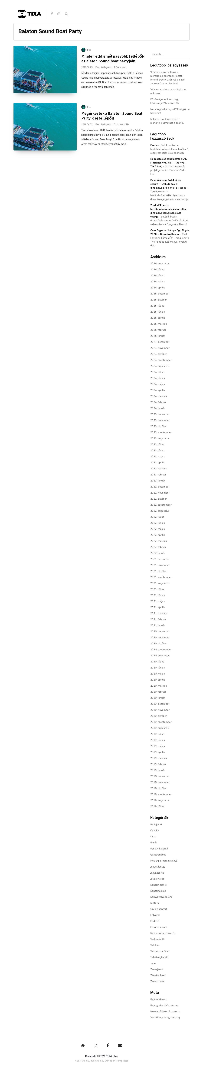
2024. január (157, 408)
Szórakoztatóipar (159, 951)
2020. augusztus (160, 655)
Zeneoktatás (157, 981)
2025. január (157, 336)
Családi (154, 830)
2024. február (158, 402)
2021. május (157, 601)
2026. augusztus (160, 263)
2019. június (157, 740)
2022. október (158, 499)
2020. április (157, 679)
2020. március (158, 686)
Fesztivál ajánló (103, 67)
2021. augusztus (160, 583)
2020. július (157, 661)
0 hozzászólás (121, 124)
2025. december (159, 293)
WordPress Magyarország (165, 1017)
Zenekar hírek (158, 975)
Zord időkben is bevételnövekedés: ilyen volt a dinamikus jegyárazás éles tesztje (169, 195)
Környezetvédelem (161, 897)
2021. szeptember (161, 577)
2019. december (159, 704)
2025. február (158, 330)
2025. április (157, 318)
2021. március (158, 613)
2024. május (157, 384)
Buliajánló (156, 824)
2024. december (159, 342)
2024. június (157, 378)
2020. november (160, 637)
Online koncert (158, 909)
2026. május (157, 281)
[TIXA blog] (29, 25)
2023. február (158, 474)
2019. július (157, 734)
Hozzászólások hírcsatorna (165, 1011)
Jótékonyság (157, 879)
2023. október (158, 426)
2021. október (158, 571)
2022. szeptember (161, 505)
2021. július (157, 589)
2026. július (157, 269)
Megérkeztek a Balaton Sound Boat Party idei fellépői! (111, 116)
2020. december (159, 631)
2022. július (157, 517)
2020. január (157, 698)
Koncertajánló (158, 891)
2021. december (159, 559)
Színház (154, 945)
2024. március (158, 396)
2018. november (160, 782)
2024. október (158, 354)
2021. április (157, 607)
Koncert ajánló (158, 885)
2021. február (158, 619)
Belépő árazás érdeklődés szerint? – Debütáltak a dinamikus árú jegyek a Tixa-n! (169, 220)
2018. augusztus (160, 800)
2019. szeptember (161, 722)
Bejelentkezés (158, 999)
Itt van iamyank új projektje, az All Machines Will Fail (167, 170)
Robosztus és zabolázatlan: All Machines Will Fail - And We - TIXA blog (168, 162)
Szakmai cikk (157, 939)
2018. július (157, 806)
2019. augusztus (160, 728)
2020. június (157, 667)
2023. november (160, 420)
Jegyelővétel (157, 867)
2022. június (157, 523)
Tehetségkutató (159, 957)
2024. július (157, 372)
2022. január (157, 553)
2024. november (160, 348)
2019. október (158, 716)
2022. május (157, 529)
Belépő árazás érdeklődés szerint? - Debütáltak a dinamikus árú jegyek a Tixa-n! (168, 184)
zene (153, 963)
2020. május (157, 673)
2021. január (157, 625)
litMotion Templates (116, 1060)
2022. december (159, 486)
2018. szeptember (161, 794)
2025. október (158, 299)
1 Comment (120, 67)
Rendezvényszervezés (163, 933)
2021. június (157, 595)
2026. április (157, 287)
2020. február (158, 692)
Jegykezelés (157, 873)
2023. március (158, 468)
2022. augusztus (160, 511)
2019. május (157, 746)
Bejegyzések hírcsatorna (164, 1005)
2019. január (157, 770)
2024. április (157, 390)
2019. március (158, 758)
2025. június (157, 312)
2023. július (157, 444)
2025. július (157, 305)
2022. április (157, 535)
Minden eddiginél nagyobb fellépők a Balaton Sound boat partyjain (112, 58)
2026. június (157, 275)
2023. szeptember (161, 432)
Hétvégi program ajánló (163, 860)
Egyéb (153, 842)
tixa (89, 50)
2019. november (160, 710)
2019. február (158, 764)
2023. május (157, 456)
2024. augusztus (160, 366)
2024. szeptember (161, 360)
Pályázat (155, 915)
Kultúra (154, 903)
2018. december (159, 776)
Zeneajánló (156, 969)
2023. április (157, 462)
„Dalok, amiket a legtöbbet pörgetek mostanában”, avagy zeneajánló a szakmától (169, 149)
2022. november (160, 492)
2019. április (157, 752)
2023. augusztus (160, 438)
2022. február (158, 547)
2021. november (160, 565)
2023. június (157, 450)
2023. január (157, 480)
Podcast (154, 921)
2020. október (158, 643)
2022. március (158, 541)
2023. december (159, 414)
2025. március (158, 324)
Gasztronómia (158, 854)
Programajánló (158, 927)
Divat (153, 836)
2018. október (158, 788)
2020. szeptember (161, 649)
